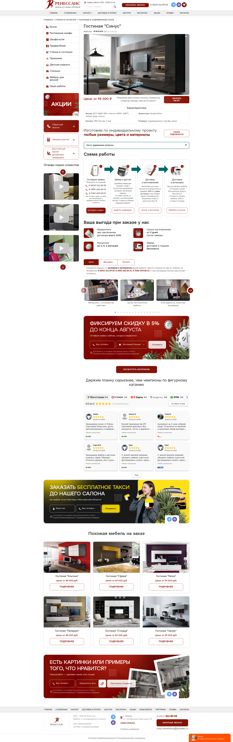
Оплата (126, 262)
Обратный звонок (172, 723)
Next (63, 267)
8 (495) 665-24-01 (158, 2)
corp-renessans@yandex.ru (172, 728)
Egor (167, 445)
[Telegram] (173, 5)
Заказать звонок (135, 5)
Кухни (53, 27)
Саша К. (168, 414)
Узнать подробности (176, 133)
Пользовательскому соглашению (127, 353)
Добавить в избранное (129, 729)
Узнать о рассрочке (150, 210)
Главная (53, 13)
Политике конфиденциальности (104, 353)
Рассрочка (142, 13)
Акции (157, 13)
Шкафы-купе (57, 39)
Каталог (87, 13)
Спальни (55, 71)
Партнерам (160, 710)
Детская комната (60, 65)
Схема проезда (127, 723)
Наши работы (58, 86)
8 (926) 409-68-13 (159, 8)
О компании (70, 13)
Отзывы (169, 13)
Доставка (108, 262)
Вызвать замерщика (123, 210)
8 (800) (167, 716)
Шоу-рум (127, 13)
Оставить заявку (96, 210)
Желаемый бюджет (132, 344)
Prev (63, 172)
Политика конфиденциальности (102, 738)
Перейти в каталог (177, 210)
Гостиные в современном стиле (96, 20)
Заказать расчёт (176, 100)
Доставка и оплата (107, 13)
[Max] (178, 5)
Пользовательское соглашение (131, 738)
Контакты (184, 13)
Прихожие (56, 58)
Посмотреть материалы (136, 369)
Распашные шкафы (61, 33)
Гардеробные (58, 46)
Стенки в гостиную (65, 20)
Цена (91, 262)
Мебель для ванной (57, 78)
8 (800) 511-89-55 (159, 5)
